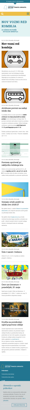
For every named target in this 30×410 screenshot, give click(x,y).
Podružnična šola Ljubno (8, 377)
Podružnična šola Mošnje (8, 374)
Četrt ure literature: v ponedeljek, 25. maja (11, 286)
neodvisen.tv (15, 339)
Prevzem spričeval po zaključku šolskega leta (12, 163)
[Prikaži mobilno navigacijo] (15, 3)
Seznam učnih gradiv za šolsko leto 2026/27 (13, 203)
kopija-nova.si (15, 217)
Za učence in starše (9, 30)
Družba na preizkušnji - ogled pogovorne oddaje (12, 323)
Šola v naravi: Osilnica (12, 252)
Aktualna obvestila (10, 32)
